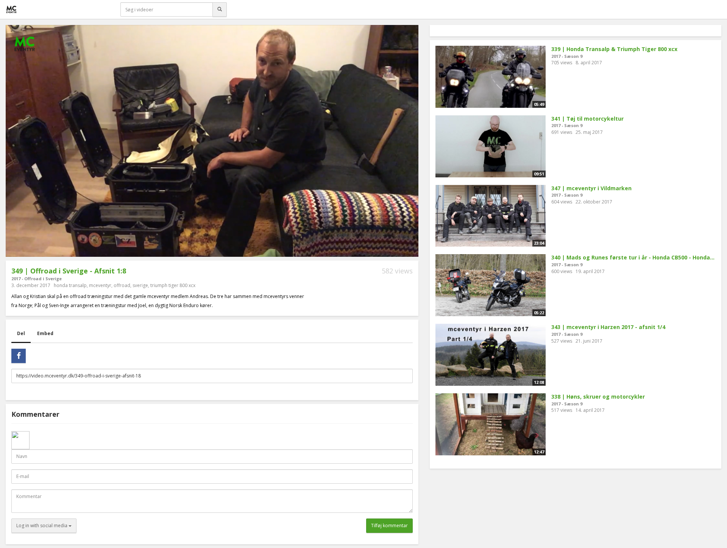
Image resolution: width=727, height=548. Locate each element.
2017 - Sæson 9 (566, 56)
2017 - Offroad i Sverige (36, 278)
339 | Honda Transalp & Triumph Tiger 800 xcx (614, 49)
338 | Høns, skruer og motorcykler (598, 396)
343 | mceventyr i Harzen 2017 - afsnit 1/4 (608, 327)
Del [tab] (21, 333)
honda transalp (70, 285)
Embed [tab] (45, 333)
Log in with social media (42, 525)
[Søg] (219, 9)
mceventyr (100, 285)
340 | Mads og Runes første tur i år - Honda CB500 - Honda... (633, 257)
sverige (140, 285)
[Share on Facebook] (18, 356)
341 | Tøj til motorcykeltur (587, 118)
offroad (122, 285)
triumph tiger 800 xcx (172, 285)
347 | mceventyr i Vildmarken (591, 188)
